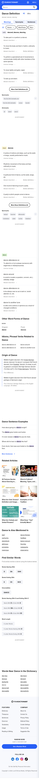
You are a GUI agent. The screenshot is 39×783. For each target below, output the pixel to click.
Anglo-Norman (29, 360)
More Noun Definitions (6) (19, 205)
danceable (5, 691)
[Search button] (34, 7)
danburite (5, 682)
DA (11, 571)
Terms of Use (24, 728)
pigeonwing (24, 550)
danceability (24, 688)
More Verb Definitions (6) (19, 89)
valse (13, 218)
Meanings (7, 22)
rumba (20, 218)
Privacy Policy (24, 718)
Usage (4, 728)
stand (9, 111)
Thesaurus (5, 714)
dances (23, 330)
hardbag (23, 538)
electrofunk (5, 541)
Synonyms (19, 22)
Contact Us (23, 714)
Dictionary (5, 711)
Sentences (31, 22)
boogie (27, 103)
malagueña (24, 547)
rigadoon (28, 218)
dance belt (5, 688)
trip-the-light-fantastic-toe (11, 98)
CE (11, 582)
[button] (28, 2)
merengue (5, 550)
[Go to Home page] (10, 2)
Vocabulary (5, 724)
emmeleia (5, 547)
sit (4, 111)
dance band (24, 685)
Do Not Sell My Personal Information (19, 766)
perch (16, 111)
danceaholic (24, 691)
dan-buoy (23, 676)
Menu (34, 2)
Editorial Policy (24, 721)
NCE (19, 582)
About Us (23, 711)
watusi (6, 214)
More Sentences (7, 454)
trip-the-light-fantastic (9, 103)
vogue (20, 103)
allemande (21, 214)
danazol (23, 679)
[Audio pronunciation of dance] (24, 13)
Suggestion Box (25, 731)
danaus (4, 679)
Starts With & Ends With (12, 603)
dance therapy (25, 535)
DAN (19, 571)
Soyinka (23, 544)
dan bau (4, 676)
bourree (13, 214)
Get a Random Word (19, 746)
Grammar (5, 721)
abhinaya (5, 544)
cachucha (5, 538)
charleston (6, 218)
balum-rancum (25, 541)
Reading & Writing (7, 731)
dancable (23, 682)
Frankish (16, 364)
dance (6, 592)
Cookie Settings (25, 724)
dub (3, 535)
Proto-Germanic (23, 369)
